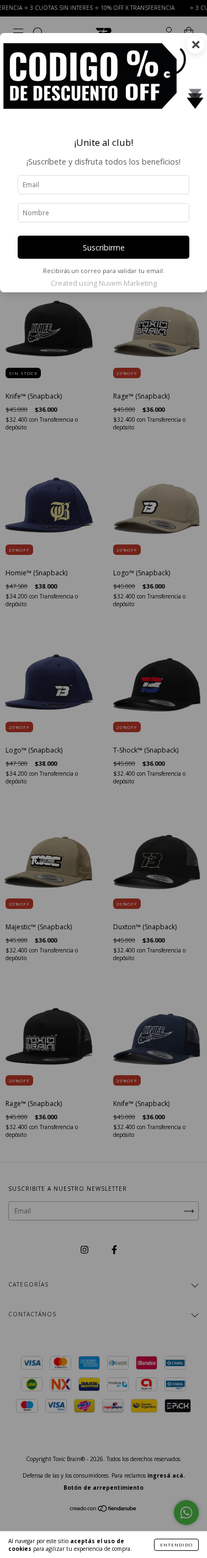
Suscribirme (104, 247)
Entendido (176, 1544)
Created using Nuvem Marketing (104, 283)
